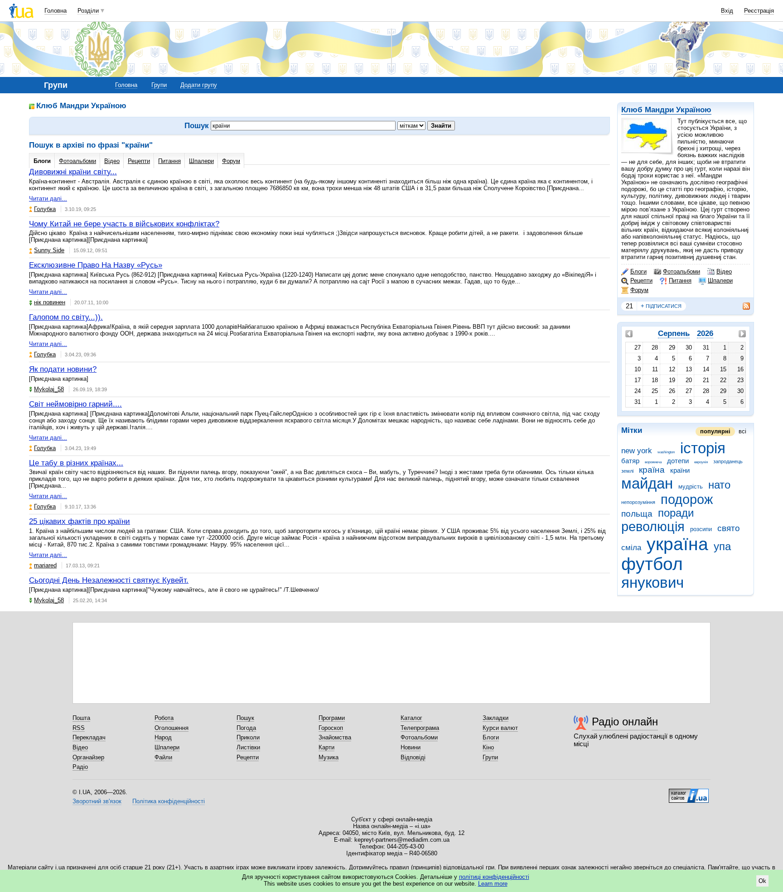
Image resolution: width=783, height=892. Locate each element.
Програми (332, 718)
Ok (762, 881)
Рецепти (641, 280)
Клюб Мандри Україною (666, 110)
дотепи (678, 461)
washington (666, 452)
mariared (45, 565)
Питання (680, 280)
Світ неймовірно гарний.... (75, 404)
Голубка (45, 209)
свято (728, 528)
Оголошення (171, 727)
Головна (55, 10)
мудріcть (690, 486)
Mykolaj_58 (49, 389)
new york (636, 450)
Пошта (81, 718)
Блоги (638, 271)
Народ (163, 737)
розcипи (701, 529)
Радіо (80, 766)
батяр (630, 461)
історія (702, 448)
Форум (639, 290)
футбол (652, 564)
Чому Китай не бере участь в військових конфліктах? (124, 224)
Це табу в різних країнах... (76, 463)
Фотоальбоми (681, 271)
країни (680, 470)
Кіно (488, 747)
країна (652, 470)
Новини (410, 747)
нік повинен (49, 302)
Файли (163, 757)
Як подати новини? (63, 369)
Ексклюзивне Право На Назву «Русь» (95, 265)
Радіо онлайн (625, 721)
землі (627, 471)
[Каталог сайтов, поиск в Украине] (689, 792)
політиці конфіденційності (494, 876)
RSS (78, 727)
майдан (647, 483)
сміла (631, 547)
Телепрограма (420, 727)
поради (676, 513)
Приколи (248, 737)
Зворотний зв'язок (96, 801)
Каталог (411, 718)
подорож (687, 499)
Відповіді (413, 757)
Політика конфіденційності (168, 801)
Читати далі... (48, 198)
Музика (328, 757)
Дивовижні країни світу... (73, 172)
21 (629, 306)
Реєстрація (759, 10)
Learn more (493, 883)
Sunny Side (49, 250)
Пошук (245, 718)
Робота (164, 718)
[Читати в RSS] (742, 306)
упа (722, 546)
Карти (326, 747)
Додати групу (198, 85)
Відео (724, 271)
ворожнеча (653, 462)
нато (719, 485)
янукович (652, 582)
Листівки (248, 747)
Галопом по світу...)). (66, 317)
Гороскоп (331, 727)
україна (677, 544)
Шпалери (720, 280)
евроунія (701, 462)
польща (636, 513)
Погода (246, 727)
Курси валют (500, 727)
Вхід (727, 10)
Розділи (88, 10)
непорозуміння (638, 502)
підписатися (661, 305)
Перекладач (89, 737)
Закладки (495, 718)
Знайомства (335, 737)
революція (653, 526)
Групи (159, 85)
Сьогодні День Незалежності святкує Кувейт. (108, 580)
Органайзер (88, 757)
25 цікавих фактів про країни (79, 521)
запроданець (728, 461)
